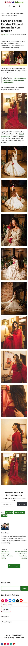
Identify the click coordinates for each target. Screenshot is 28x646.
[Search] (19, 6)
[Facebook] (10, 600)
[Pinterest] (2, 600)
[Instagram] (6, 600)
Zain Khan (5, 34)
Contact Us (20, 637)
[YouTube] (21, 600)
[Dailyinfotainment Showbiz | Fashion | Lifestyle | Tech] (14, 2)
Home (2, 13)
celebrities (9, 512)
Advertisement (17, 635)
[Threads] (17, 600)
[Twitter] (13, 600)
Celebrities (7, 13)
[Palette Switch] (9, 6)
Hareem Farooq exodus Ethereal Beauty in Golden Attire (14, 80)
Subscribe (22, 504)
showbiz (4, 515)
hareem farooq (19, 512)
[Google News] (14, 644)
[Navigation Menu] (14, 6)
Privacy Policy (9, 637)
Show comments (14, 566)
